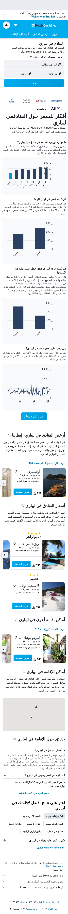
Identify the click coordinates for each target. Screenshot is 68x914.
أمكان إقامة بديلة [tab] (54, 816)
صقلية (22, 902)
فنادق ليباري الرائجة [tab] (32, 831)
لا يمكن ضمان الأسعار (54, 865)
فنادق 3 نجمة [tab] (33, 823)
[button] (3, 14)
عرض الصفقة (22, 491)
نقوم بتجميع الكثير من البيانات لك (45, 881)
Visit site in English (43, 16)
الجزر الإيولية (52, 908)
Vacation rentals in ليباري (50, 847)
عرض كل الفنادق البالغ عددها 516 (46, 463)
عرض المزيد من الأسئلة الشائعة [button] (34, 793)
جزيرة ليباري (32, 908)
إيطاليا (39, 902)
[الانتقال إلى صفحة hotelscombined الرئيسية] (44, 25)
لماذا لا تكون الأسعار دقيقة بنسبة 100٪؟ (41, 887)
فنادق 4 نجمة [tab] (15, 823)
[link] (34, 416)
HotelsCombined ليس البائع (47, 875)
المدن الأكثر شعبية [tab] (32, 816)
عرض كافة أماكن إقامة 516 (50, 629)
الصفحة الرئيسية (52, 902)
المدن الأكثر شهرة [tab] (54, 823)
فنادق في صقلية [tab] (55, 831)
